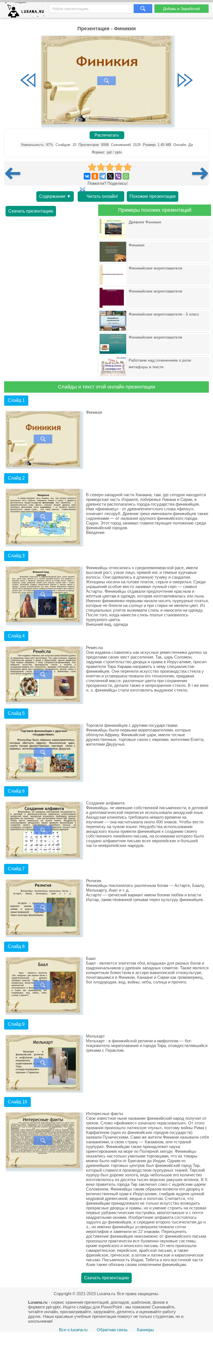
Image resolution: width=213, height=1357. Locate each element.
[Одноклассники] (95, 176)
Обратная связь (112, 1329)
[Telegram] (102, 176)
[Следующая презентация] (200, 173)
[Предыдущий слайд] (28, 80)
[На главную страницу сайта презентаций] (26, 11)
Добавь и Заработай (181, 8)
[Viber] (118, 176)
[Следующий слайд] (185, 80)
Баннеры (145, 1329)
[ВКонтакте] (87, 176)
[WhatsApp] (126, 176)
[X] (110, 176)
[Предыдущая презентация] (14, 173)
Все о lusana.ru (73, 1329)
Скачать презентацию (30, 211)
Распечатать (107, 135)
